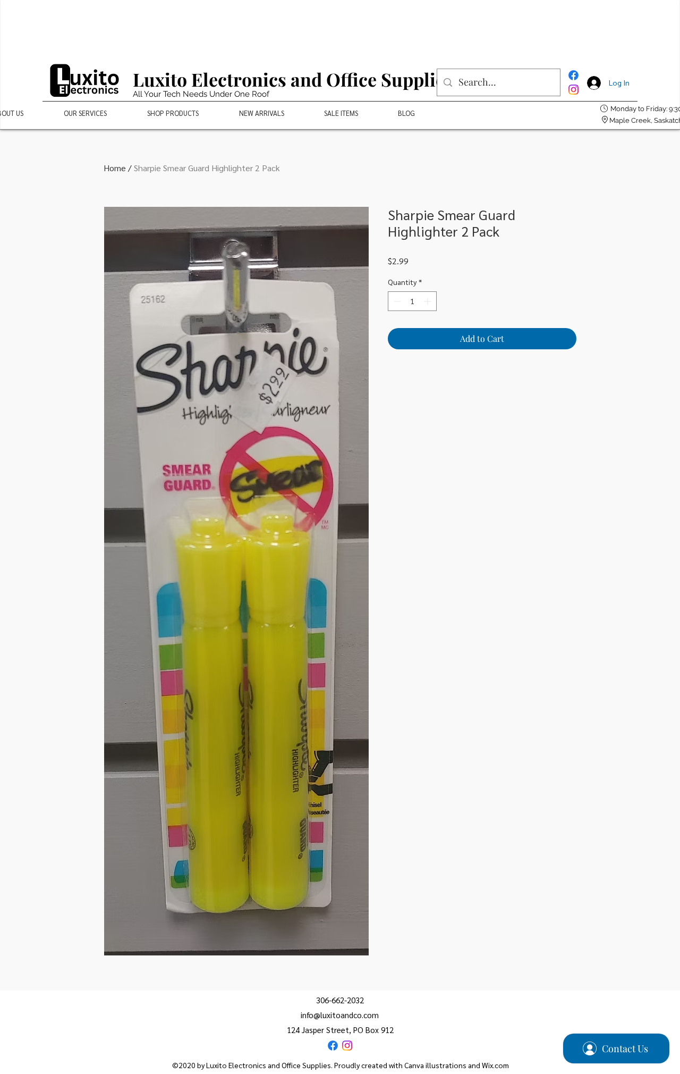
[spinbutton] (412, 301)
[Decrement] (396, 301)
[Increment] (428, 301)
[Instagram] (573, 89)
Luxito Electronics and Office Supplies (293, 79)
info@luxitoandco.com (340, 1015)
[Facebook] (573, 75)
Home (115, 167)
